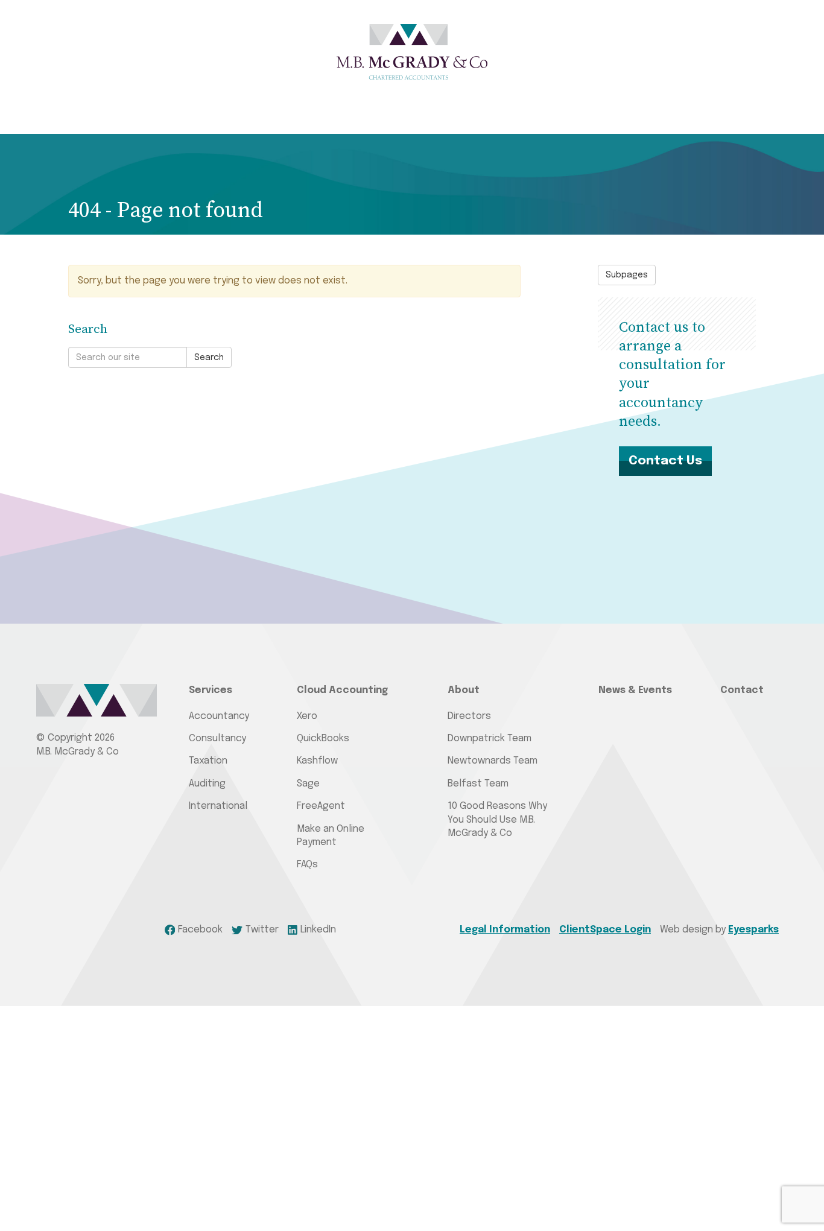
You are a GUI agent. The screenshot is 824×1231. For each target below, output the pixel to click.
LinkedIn (318, 930)
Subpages (627, 275)
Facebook (200, 930)
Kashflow (317, 761)
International (218, 806)
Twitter (262, 930)
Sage (308, 784)
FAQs (307, 864)
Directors (469, 716)
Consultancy (217, 738)
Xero (307, 716)
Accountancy (219, 716)
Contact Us (665, 460)
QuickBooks (323, 738)
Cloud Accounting (342, 690)
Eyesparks (753, 930)
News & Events (635, 690)
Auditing (207, 784)
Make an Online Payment (330, 835)
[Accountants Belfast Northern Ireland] (412, 52)
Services (210, 690)
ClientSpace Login (605, 930)
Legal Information (505, 930)
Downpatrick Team (489, 738)
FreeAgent (321, 806)
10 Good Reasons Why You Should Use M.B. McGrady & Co (497, 819)
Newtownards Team (492, 761)
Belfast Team (478, 784)
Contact (742, 690)
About (464, 690)
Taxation (208, 761)
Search (209, 357)
